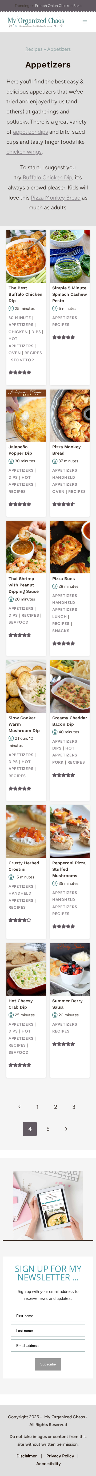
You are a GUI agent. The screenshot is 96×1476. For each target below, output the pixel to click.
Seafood (19, 622)
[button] (11, 372)
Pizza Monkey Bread (56, 197)
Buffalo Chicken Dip (47, 177)
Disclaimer (27, 1455)
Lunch (59, 616)
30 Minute (20, 317)
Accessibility (48, 1463)
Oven (15, 352)
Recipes (33, 49)
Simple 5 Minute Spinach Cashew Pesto (69, 294)
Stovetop (22, 360)
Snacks (60, 630)
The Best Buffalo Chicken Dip (25, 294)
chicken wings (24, 151)
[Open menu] (85, 22)
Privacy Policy (60, 1455)
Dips (36, 331)
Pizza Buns (63, 578)
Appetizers (59, 49)
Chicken (18, 331)
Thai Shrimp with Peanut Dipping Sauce (24, 585)
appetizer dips (30, 131)
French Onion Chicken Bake (58, 5)
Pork (58, 762)
